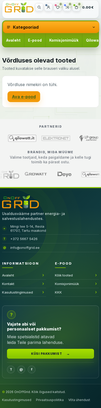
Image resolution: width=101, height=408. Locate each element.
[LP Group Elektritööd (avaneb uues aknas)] (74, 138)
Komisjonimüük (63, 40)
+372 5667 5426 (24, 239)
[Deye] (83, 174)
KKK (58, 292)
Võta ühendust (79, 400)
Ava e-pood (24, 96)
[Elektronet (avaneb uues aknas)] (41, 138)
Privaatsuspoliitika (50, 400)
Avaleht (13, 40)
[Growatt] (55, 174)
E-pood (35, 40)
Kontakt (8, 284)
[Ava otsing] (39, 7)
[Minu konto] (48, 7)
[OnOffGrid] (19, 7)
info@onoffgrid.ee (25, 247)
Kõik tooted (64, 275)
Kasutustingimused (17, 292)
